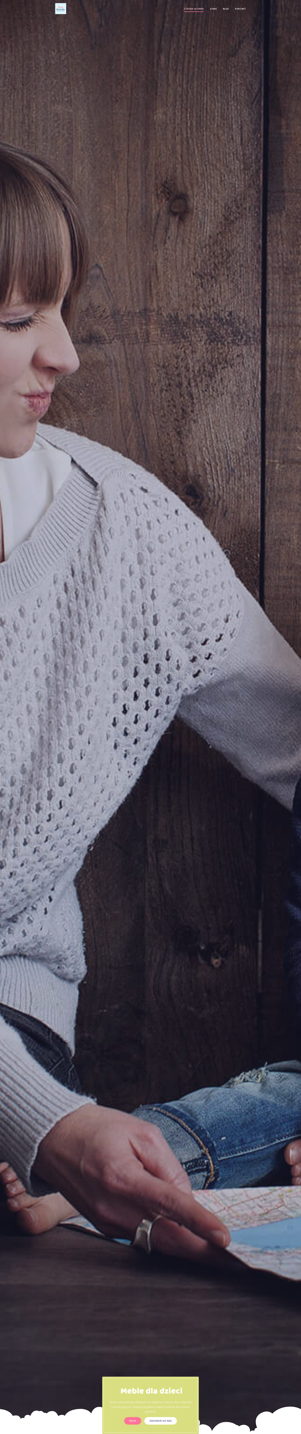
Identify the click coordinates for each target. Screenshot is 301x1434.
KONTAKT (240, 8)
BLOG (226, 8)
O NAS (213, 8)
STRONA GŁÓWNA (194, 8)
